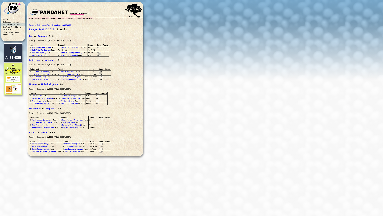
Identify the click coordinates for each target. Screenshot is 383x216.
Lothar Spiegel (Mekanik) (69, 74)
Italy (31, 36)
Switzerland (35, 60)
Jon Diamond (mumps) (69, 96)
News (37, 18)
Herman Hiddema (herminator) (43, 127)
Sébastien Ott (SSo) (39, 77)
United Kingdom (49, 84)
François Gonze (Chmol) (71, 125)
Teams (78, 18)
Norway (33, 84)
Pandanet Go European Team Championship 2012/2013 (50, 25)
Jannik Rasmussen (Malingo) (70, 47)
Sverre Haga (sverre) (39, 101)
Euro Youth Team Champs (12, 27)
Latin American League (11, 32)
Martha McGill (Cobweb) (69, 103)
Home (31, 18)
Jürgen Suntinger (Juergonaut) (71, 79)
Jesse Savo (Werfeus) (72, 151)
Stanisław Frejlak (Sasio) (40, 146)
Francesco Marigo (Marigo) (42, 47)
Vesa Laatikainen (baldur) (73, 149)
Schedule (60, 18)
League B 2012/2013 (41, 29)
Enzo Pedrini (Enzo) (39, 53)
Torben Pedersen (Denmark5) (71, 53)
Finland (44, 132)
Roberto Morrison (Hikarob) (41, 79)
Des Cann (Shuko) (67, 101)
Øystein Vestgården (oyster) (42, 98)
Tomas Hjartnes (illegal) (40, 103)
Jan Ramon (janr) (68, 122)
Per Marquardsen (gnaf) (69, 55)
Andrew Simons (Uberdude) (70, 98)
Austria (49, 60)
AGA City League (9, 29)
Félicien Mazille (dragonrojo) (42, 74)
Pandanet (6, 19)
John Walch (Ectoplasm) (41, 71)
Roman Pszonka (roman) (40, 149)
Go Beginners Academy (11, 22)
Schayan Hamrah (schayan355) (71, 77)
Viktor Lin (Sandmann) (67, 71)
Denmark (42, 36)
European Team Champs (11, 24)
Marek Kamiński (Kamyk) (40, 144)
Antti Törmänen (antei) (72, 144)
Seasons (45, 18)
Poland (32, 132)
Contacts (70, 18)
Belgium (50, 108)
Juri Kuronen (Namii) (72, 146)
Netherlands (35, 108)
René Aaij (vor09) (38, 125)
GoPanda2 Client (9, 34)
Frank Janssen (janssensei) (42, 120)
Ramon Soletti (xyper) (39, 55)
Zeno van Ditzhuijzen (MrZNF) (43, 122)
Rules (53, 18)
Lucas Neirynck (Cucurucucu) (72, 120)
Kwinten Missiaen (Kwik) (71, 127)
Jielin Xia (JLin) (37, 96)
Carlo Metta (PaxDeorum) (41, 50)
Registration (87, 18)
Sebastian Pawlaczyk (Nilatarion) (44, 151)
